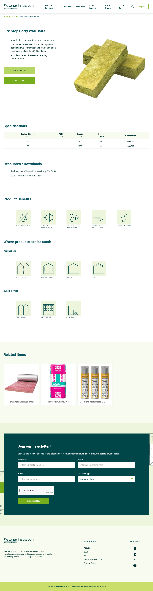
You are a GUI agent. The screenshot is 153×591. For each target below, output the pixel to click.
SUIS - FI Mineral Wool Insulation (26, 175)
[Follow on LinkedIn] (135, 554)
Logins (142, 6)
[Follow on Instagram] (135, 560)
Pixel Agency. (100, 586)
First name (22, 459)
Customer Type (84, 473)
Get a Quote (108, 6)
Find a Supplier (92, 6)
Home (6, 17)
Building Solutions (49, 6)
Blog (86, 552)
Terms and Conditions (93, 559)
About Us (87, 548)
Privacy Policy (90, 563)
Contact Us (121, 6)
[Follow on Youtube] (135, 565)
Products (68, 7)
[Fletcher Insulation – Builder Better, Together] (23, 6)
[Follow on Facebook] (135, 548)
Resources (80, 7)
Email (20, 473)
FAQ (85, 555)
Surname (81, 459)
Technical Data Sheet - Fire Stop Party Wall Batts (33, 171)
